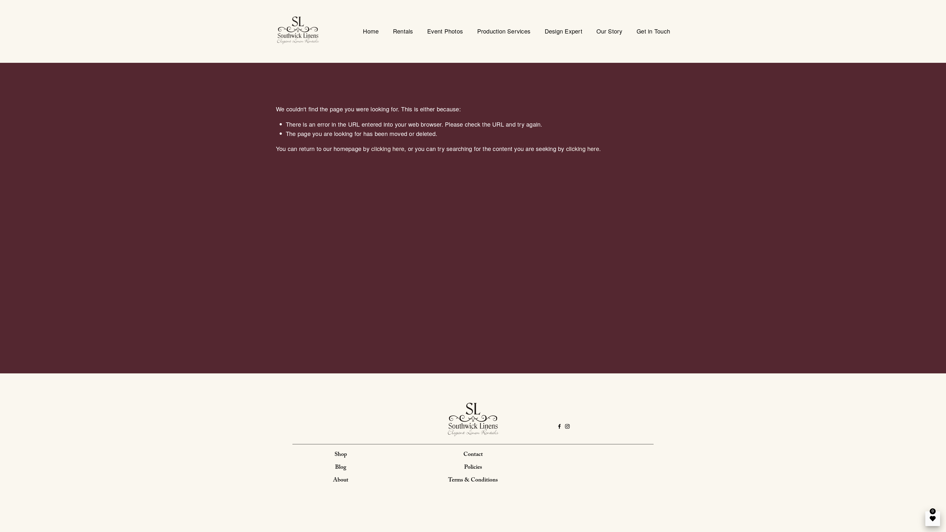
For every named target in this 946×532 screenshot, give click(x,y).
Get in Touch (653, 31)
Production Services (504, 31)
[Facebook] (559, 426)
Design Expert (563, 31)
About (340, 481)
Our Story (609, 31)
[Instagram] (567, 426)
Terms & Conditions (473, 481)
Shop (341, 455)
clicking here (387, 148)
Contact (473, 455)
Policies (473, 468)
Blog (340, 468)
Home (371, 31)
